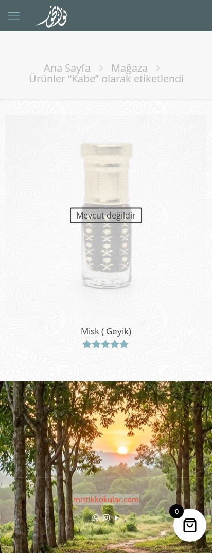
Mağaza (129, 68)
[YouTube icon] (117, 517)
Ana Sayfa (67, 68)
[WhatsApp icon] (95, 517)
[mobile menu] (14, 15)
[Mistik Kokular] (55, 15)
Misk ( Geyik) (106, 331)
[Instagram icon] (106, 517)
